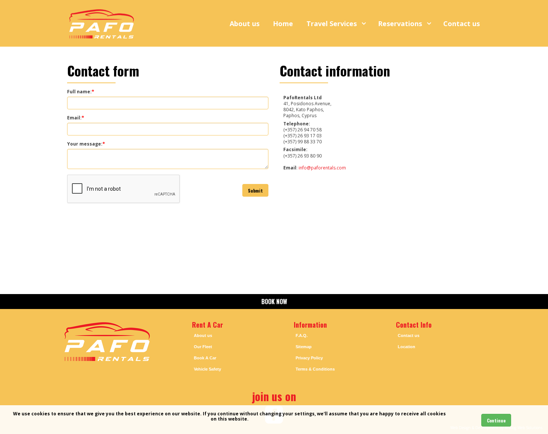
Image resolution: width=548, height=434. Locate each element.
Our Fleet (203, 346)
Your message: (86, 144)
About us (244, 23)
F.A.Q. (302, 335)
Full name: (80, 92)
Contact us (461, 23)
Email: (75, 118)
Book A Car (205, 358)
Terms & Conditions (315, 369)
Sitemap (304, 346)
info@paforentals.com (322, 168)
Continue (496, 420)
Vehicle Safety (207, 369)
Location (406, 346)
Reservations (401, 23)
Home (283, 23)
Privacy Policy (309, 358)
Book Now (274, 301)
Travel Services (332, 23)
